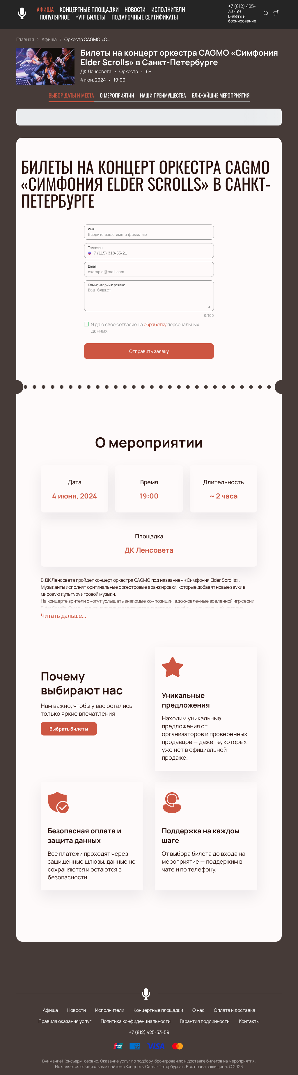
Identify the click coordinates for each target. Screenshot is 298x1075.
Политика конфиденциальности (136, 1021)
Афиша (45, 9)
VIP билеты (92, 16)
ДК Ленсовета (95, 71)
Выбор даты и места (71, 95)
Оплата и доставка (234, 1010)
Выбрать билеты (68, 729)
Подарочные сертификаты (144, 16)
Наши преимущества (163, 95)
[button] (90, 253)
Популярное (55, 16)
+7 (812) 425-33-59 (242, 8)
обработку (155, 324)
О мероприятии (117, 95)
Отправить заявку (149, 351)
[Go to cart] (276, 13)
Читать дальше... (63, 616)
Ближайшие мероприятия (221, 95)
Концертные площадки (89, 9)
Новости (135, 9)
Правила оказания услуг (64, 1021)
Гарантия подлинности (205, 1021)
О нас (198, 1010)
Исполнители (168, 9)
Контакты (249, 1021)
